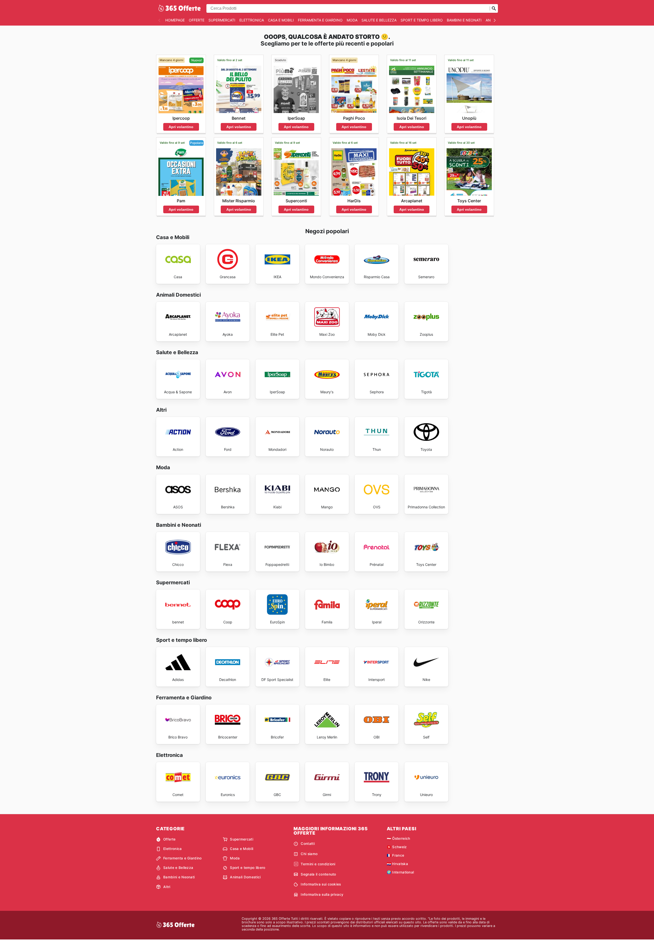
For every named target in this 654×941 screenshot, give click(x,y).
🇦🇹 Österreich (398, 838)
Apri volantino (181, 127)
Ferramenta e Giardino (320, 20)
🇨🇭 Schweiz (397, 847)
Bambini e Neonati (464, 20)
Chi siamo (309, 854)
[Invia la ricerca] (494, 8)
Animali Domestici (245, 877)
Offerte (196, 20)
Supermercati (221, 20)
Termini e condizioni (318, 864)
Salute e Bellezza (378, 20)
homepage (175, 20)
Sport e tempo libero (422, 20)
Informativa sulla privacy (322, 894)
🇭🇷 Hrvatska (397, 864)
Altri (166, 887)
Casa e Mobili (281, 20)
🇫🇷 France (395, 855)
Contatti (308, 844)
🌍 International (400, 872)
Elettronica (251, 20)
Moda (352, 20)
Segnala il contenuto (318, 874)
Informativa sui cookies (321, 884)
